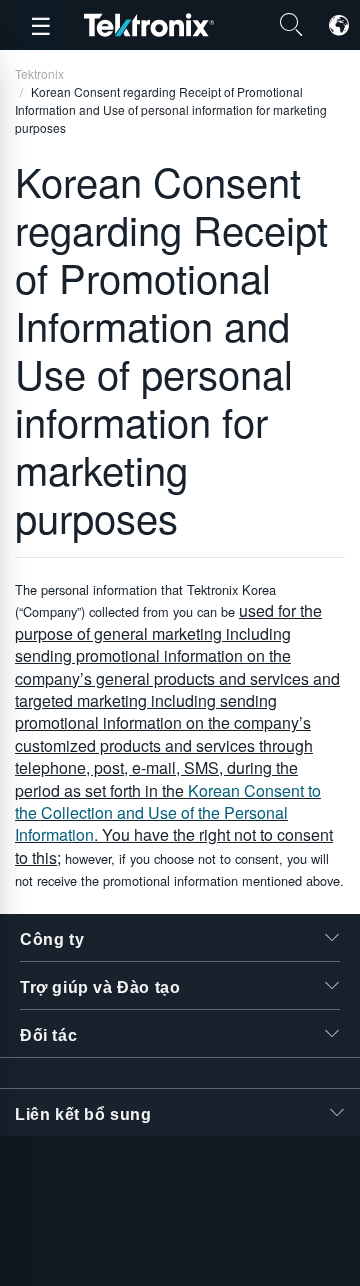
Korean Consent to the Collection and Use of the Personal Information (168, 813)
